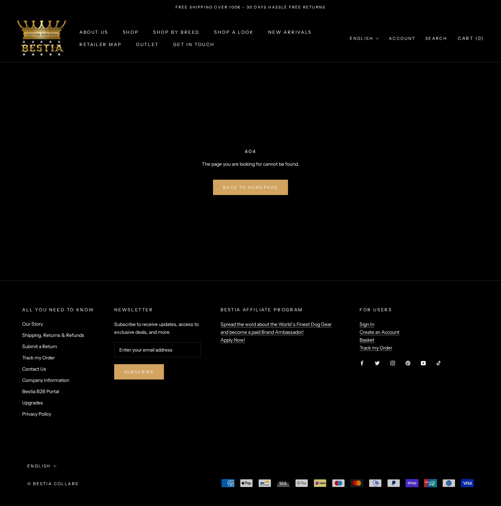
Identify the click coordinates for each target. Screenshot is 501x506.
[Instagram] (392, 363)
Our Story (32, 324)
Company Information (45, 380)
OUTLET (147, 44)
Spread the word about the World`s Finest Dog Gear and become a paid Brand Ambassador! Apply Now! (276, 332)
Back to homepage (250, 187)
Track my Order (38, 358)
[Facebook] (362, 363)
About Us (93, 32)
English (361, 38)
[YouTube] (423, 363)
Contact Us (34, 369)
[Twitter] (377, 363)
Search (436, 38)
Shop (131, 32)
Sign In (367, 324)
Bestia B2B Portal (40, 391)
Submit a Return (39, 346)
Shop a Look (234, 32)
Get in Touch (194, 44)
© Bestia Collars (52, 483)
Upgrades (32, 403)
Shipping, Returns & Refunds (53, 335)
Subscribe (139, 371)
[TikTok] (438, 363)
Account (402, 38)
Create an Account (379, 332)
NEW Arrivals (290, 32)
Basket (367, 340)
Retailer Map (100, 44)
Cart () (471, 38)
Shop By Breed (176, 32)
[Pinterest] (408, 363)
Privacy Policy (36, 414)
